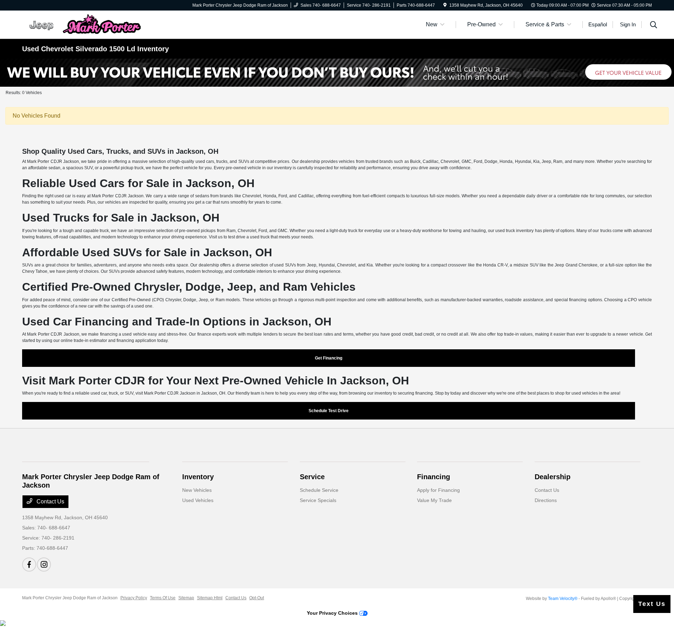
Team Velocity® (562, 598)
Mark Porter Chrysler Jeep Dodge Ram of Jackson (70, 597)
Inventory (198, 477)
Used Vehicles (197, 500)
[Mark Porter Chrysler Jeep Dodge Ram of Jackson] (82, 24)
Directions (546, 500)
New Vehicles (197, 490)
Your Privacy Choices (333, 613)
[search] (653, 25)
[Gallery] (337, 73)
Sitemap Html (210, 597)
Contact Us (49, 501)
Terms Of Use (163, 597)
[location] (445, 5)
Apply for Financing (438, 490)
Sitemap (186, 597)
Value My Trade (434, 500)
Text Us (652, 603)
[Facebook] (29, 564)
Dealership (552, 477)
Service (312, 477)
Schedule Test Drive (329, 410)
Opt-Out (256, 597)
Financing (433, 477)
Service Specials (318, 500)
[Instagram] (44, 564)
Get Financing (328, 358)
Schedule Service (319, 490)
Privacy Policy (133, 597)
